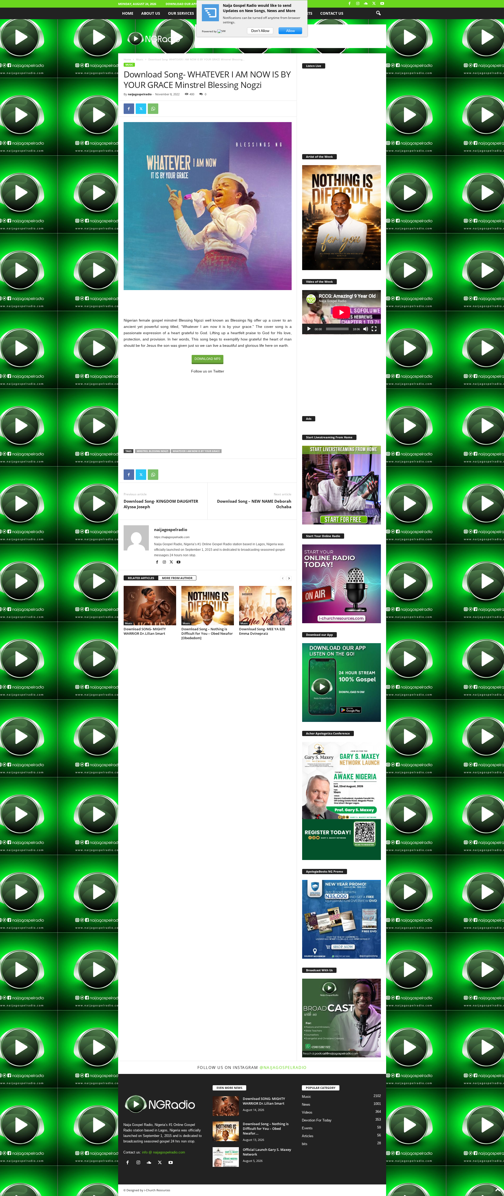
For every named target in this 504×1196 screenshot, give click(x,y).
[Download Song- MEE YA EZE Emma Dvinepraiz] (265, 605)
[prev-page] (282, 578)
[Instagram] (358, 4)
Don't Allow (260, 31)
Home (127, 13)
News (306, 1104)
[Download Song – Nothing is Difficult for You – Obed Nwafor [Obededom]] (207, 605)
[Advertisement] (207, 303)
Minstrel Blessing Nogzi (152, 451)
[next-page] (289, 578)
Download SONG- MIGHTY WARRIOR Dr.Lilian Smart (145, 631)
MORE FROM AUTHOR (177, 578)
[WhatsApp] (153, 108)
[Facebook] (349, 4)
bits (304, 1144)
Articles (307, 1136)
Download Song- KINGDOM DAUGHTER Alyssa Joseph (161, 504)
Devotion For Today (317, 1120)
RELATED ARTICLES (141, 578)
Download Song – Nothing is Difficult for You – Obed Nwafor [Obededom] (207, 633)
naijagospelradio (140, 94)
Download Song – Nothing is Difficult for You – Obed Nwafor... (265, 1128)
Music (139, 59)
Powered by (209, 31)
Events (307, 1128)
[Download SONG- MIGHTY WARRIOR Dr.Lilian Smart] (150, 605)
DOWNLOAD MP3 (207, 359)
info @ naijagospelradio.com (163, 1152)
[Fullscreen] (374, 329)
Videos (307, 1112)
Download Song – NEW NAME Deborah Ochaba (254, 504)
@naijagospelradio (283, 1067)
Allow (290, 31)
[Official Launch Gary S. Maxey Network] (226, 1157)
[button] (378, 13)
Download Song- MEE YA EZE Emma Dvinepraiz (262, 631)
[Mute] (365, 329)
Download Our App (181, 4)
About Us (150, 13)
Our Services (181, 13)
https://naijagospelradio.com (172, 537)
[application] (341, 312)
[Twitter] (374, 4)
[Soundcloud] (366, 4)
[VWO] (222, 31)
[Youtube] (382, 4)
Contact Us (331, 13)
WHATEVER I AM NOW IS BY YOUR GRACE (196, 451)
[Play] (309, 329)
